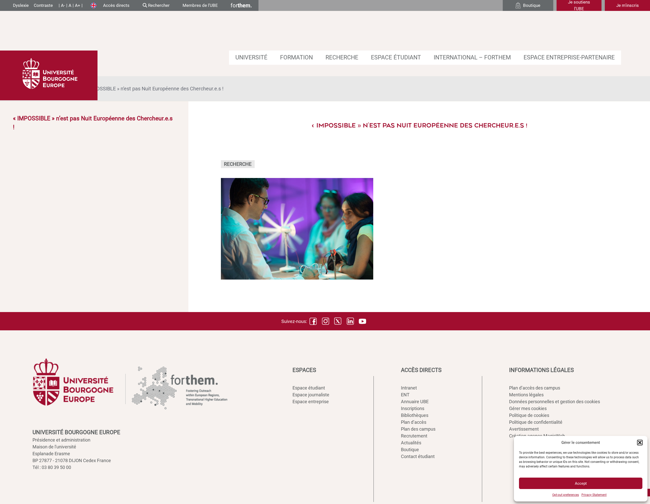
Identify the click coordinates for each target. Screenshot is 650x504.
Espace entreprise (310, 401)
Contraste (43, 5)
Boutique (410, 449)
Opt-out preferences (565, 495)
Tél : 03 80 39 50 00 (51, 467)
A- (63, 5)
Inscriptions (412, 408)
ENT (405, 394)
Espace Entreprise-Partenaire (569, 57)
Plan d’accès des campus (534, 388)
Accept (581, 483)
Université (251, 57)
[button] (639, 442)
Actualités (411, 442)
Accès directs (116, 5)
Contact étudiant (418, 456)
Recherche (342, 57)
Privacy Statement (594, 495)
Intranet (409, 388)
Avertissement (524, 429)
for (241, 5)
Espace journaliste (310, 394)
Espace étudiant (396, 57)
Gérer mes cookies (528, 408)
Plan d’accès (413, 422)
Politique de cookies (529, 415)
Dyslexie (21, 5)
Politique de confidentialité (535, 422)
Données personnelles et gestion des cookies (554, 401)
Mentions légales (526, 394)
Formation (296, 57)
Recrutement (414, 435)
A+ (77, 5)
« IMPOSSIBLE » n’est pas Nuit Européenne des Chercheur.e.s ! (153, 89)
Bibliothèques (414, 415)
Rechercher (158, 5)
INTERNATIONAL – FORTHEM (472, 57)
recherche (238, 164)
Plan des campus (418, 429)
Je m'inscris (627, 5)
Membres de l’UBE (200, 5)
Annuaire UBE (415, 401)
